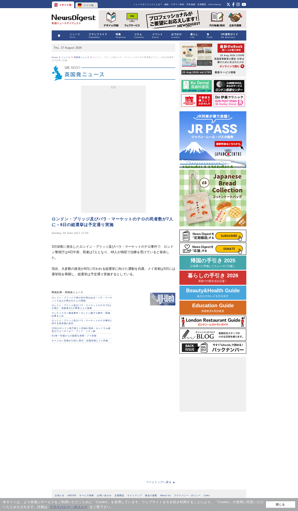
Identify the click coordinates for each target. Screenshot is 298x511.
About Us (165, 495)
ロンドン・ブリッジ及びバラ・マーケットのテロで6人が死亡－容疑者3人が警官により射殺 (81, 306)
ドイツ (86, 4)
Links (207, 495)
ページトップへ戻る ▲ (160, 482)
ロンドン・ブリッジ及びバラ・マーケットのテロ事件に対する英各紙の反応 (82, 322)
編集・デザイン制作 (174, 4)
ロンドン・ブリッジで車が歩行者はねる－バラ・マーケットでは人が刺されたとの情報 (82, 299)
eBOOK (72, 495)
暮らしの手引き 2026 (213, 278)
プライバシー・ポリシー (69, 507)
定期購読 (201, 4)
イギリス (63, 4)
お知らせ (59, 495)
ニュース (65, 57)
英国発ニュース (81, 57)
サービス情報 (86, 495)
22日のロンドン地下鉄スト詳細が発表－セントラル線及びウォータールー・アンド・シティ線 (81, 329)
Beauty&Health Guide (213, 293)
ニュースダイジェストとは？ (147, 4)
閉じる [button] (280, 504)
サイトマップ (134, 495)
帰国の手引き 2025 (212, 263)
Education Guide (213, 308)
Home (55, 57)
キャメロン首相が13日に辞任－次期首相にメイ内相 (80, 340)
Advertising (214, 4)
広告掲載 (191, 4)
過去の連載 (151, 495)
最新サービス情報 (209, 72)
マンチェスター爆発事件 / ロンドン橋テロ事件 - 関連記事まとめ (81, 314)
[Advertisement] (113, 150)
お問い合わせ (104, 495)
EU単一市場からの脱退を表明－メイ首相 (74, 335)
